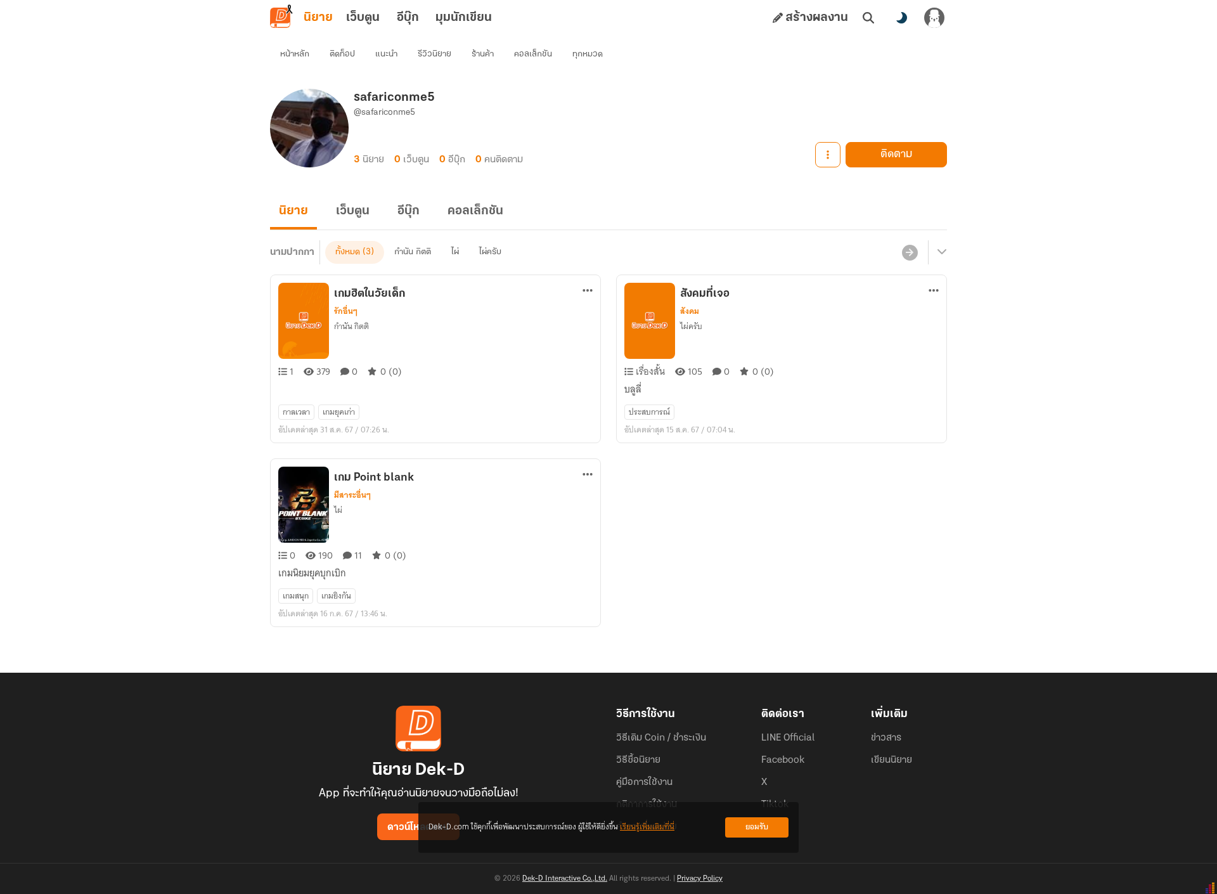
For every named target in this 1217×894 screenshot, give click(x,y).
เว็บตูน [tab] (363, 17)
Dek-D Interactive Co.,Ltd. (564, 879)
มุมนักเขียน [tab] (463, 17)
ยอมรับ (756, 827)
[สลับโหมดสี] (901, 17)
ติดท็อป (342, 54)
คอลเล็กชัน (533, 54)
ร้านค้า (483, 54)
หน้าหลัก (294, 54)
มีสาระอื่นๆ (352, 495)
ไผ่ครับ (490, 252)
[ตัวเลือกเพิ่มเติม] (827, 154)
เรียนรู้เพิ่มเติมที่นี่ (647, 827)
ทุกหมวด (587, 54)
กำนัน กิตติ (412, 252)
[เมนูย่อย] (940, 252)
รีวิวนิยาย (434, 54)
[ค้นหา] (868, 17)
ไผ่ (455, 252)
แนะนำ (386, 54)
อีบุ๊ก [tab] (408, 17)
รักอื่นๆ (345, 311)
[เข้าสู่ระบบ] (934, 17)
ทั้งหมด (347, 252)
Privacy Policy (700, 879)
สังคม (689, 311)
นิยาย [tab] (318, 17)
